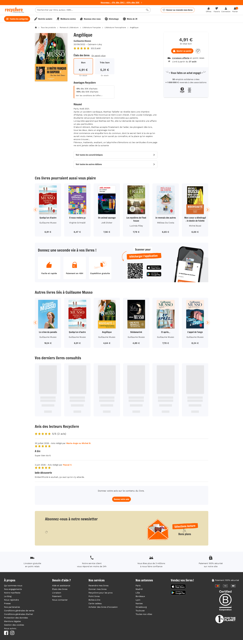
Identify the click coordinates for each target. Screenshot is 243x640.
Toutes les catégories (19, 18)
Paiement (56, 596)
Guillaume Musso (82, 41)
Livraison (56, 592)
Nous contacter (60, 600)
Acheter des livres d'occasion (103, 607)
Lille (138, 592)
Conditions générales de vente (19, 610)
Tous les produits (48, 27)
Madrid (139, 589)
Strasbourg (141, 607)
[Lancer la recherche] (147, 10)
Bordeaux (140, 596)
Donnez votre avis (121, 499)
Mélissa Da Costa (165, 222)
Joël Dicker (106, 222)
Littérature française (91, 27)
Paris (138, 585)
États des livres (59, 589)
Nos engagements (13, 589)
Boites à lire (94, 600)
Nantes (139, 603)
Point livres (94, 596)
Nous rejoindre (11, 600)
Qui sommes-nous (13, 585)
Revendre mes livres (98, 585)
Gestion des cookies (14, 625)
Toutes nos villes (144, 614)
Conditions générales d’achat (18, 614)
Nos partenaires (12, 607)
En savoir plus (98, 55)
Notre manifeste (12, 592)
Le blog (7, 596)
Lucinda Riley (136, 226)
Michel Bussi (195, 226)
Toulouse (140, 610)
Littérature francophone (115, 27)
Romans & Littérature (69, 27)
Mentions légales (12, 621)
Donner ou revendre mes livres (179, 10)
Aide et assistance (61, 585)
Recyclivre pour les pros (101, 592)
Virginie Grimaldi (77, 222)
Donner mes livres (98, 589)
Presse (7, 603)
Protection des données (16, 618)
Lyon (138, 600)
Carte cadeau (95, 603)
